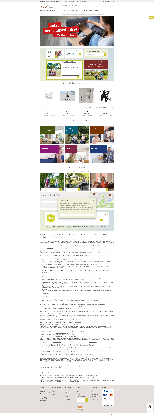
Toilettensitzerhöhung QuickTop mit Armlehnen (49, 106)
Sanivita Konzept (106, 1)
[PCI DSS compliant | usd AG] (80, 408)
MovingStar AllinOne (105, 105)
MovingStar (67, 391)
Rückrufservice (46, 380)
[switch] (150, 411)
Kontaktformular (98, 379)
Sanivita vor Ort (50, 248)
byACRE (66, 398)
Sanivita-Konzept (65, 242)
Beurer (66, 404)
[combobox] (70, 5)
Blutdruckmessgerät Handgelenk (56, 396)
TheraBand (94, 264)
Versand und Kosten (81, 396)
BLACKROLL (84, 264)
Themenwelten (110, 10)
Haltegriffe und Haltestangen (62, 333)
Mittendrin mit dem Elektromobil (50, 189)
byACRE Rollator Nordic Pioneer (67, 105)
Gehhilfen (44, 285)
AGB (90, 397)
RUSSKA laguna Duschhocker (86, 105)
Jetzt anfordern (51, 56)
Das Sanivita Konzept (93, 389)
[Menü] (152, 404)
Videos (78, 393)
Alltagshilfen (44, 289)
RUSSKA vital (67, 399)
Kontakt (112, 1)
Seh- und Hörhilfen (57, 342)
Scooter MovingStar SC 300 (70, 65)
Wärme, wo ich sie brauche (99, 189)
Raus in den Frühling (72, 189)
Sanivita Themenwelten (84, 249)
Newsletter (77, 381)
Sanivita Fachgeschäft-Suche (68, 349)
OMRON (66, 403)
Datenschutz (92, 393)
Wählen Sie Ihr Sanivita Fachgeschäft (47, 10)
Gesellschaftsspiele (92, 342)
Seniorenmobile (45, 281)
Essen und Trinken (102, 339)
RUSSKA (88, 264)
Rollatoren (44, 276)
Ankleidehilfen (98, 340)
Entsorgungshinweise (93, 399)
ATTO (66, 392)
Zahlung (78, 394)
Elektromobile (52, 326)
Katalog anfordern (80, 389)
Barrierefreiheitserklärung (94, 394)
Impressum (91, 391)
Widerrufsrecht (92, 396)
